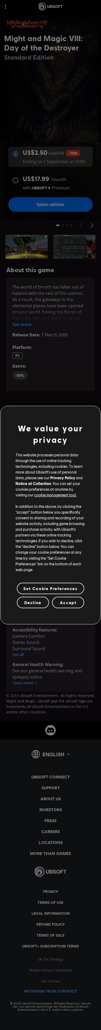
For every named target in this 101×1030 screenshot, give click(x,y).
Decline (32, 602)
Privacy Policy (62, 477)
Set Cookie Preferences (50, 588)
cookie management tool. (55, 494)
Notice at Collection (33, 483)
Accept (68, 602)
